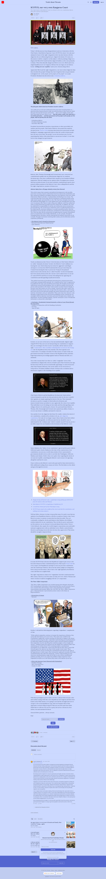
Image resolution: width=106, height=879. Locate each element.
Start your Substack (50, 873)
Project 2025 (69, 563)
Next (71, 741)
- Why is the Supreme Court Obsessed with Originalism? (46, 661)
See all (33, 852)
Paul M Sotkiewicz (37, 761)
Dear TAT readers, (34, 825)
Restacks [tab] (39, 750)
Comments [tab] (33, 750)
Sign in (102, 2)
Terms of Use (59, 852)
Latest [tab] (35, 818)
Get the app (59, 873)
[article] (53, 825)
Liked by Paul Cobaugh (38, 762)
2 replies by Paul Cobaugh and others (42, 807)
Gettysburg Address (59, 76)
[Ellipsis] (75, 761)
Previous (35, 741)
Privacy (52, 870)
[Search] (88, 2)
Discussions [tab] (40, 818)
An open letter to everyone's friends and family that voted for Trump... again (46, 823)
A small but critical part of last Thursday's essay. (46, 506)
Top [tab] (32, 818)
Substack (47, 876)
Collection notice (61, 870)
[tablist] (36, 750)
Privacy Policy (62, 853)
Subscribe (96, 2)
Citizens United (44, 130)
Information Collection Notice (52, 853)
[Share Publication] (91, 2)
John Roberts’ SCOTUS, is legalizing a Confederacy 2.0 (48, 504)
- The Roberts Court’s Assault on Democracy (43, 221)
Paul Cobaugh (36, 13)
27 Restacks (45, 732)
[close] (65, 832)
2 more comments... (35, 812)
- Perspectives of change (37, 595)
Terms (56, 870)
